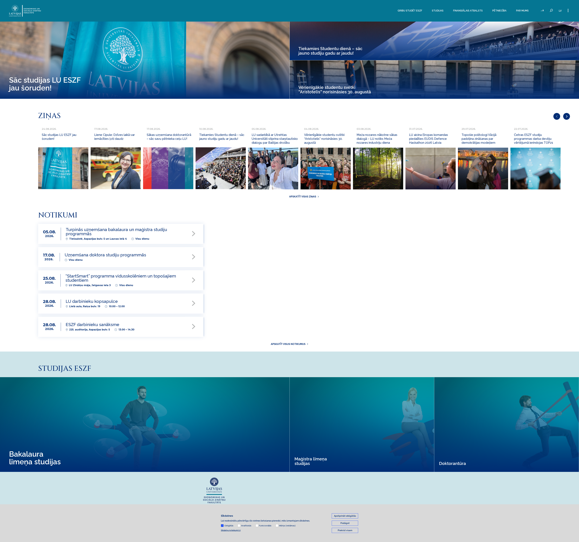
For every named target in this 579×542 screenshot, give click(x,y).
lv (560, 10)
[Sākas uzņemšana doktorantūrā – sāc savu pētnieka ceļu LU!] (168, 168)
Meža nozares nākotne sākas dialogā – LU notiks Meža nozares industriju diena (377, 138)
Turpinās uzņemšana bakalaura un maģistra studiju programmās (116, 232)
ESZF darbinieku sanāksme (92, 325)
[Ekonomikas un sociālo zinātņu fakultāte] (25, 11)
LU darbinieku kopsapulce (92, 301)
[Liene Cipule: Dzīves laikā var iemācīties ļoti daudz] (116, 168)
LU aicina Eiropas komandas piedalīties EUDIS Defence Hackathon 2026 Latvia (428, 138)
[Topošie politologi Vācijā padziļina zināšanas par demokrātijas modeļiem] (483, 168)
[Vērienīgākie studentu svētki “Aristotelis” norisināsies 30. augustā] (326, 168)
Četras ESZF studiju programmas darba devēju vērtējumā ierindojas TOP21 (533, 138)
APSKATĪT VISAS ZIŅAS (302, 196)
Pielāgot (345, 523)
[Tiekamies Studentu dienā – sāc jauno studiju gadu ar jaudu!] (221, 168)
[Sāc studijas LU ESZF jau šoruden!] (63, 168)
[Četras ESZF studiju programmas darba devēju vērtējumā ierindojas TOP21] (535, 168)
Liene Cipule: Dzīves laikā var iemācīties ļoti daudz (114, 137)
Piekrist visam (345, 530)
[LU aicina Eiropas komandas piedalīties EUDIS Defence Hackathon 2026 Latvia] (430, 168)
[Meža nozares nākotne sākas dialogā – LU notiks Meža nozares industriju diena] (378, 168)
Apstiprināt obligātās (345, 516)
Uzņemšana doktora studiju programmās (105, 255)
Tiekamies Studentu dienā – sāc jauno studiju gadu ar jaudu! (221, 137)
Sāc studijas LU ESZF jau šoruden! (59, 137)
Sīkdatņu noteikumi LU (231, 530)
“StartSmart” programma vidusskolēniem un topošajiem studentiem (120, 278)
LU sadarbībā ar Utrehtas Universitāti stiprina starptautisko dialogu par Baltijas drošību (275, 138)
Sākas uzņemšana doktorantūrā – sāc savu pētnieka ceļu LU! (169, 137)
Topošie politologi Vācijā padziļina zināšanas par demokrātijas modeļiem (479, 138)
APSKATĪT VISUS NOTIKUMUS (288, 344)
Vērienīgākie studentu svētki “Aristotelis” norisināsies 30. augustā (324, 138)
